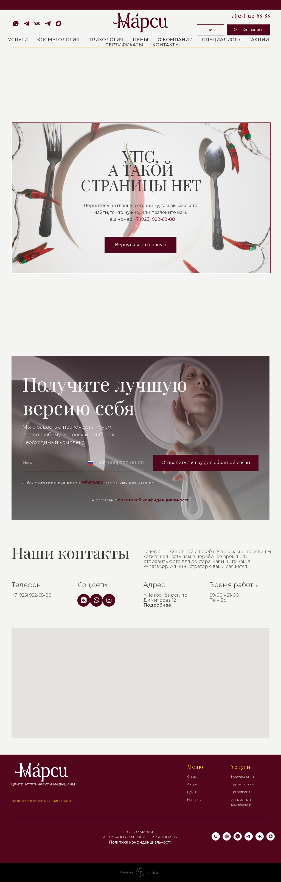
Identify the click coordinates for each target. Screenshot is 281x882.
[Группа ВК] (37, 23)
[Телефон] (216, 839)
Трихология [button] (106, 39)
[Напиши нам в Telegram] (26, 23)
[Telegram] (249, 839)
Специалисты (222, 39)
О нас (191, 776)
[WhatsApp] (238, 839)
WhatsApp (92, 482)
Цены (140, 39)
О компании (175, 39)
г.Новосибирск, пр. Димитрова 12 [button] (166, 600)
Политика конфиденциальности (140, 842)
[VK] (259, 839)
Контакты (166, 45)
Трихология (241, 792)
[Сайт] (227, 839)
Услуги (18, 39)
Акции (260, 39)
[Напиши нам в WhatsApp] (15, 23)
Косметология (58, 39)
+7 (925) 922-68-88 (249, 15)
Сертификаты (124, 45)
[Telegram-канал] (47, 23)
